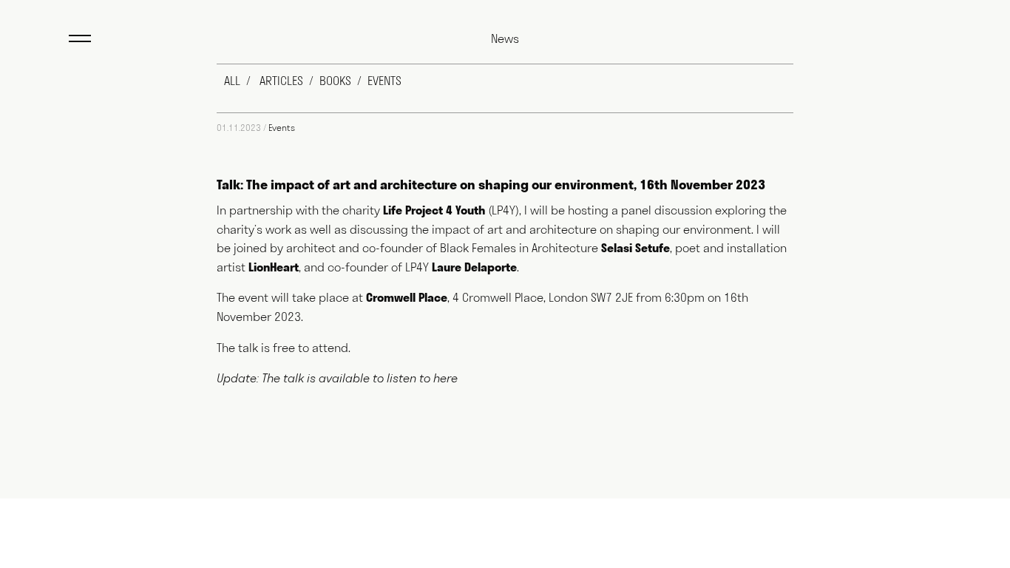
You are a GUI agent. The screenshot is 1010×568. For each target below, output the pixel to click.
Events (281, 127)
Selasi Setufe (635, 247)
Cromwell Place (406, 297)
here (445, 379)
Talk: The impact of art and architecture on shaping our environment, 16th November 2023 (491, 184)
